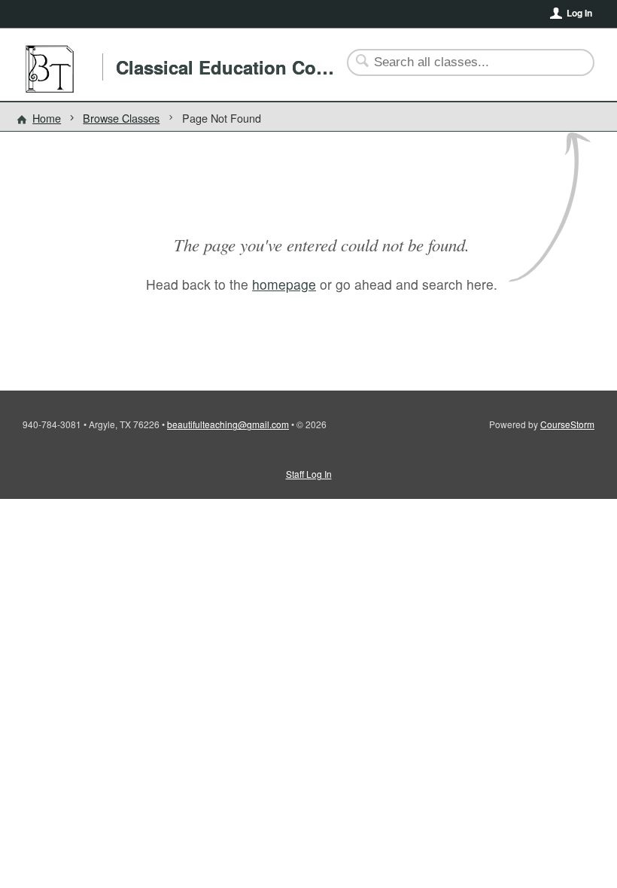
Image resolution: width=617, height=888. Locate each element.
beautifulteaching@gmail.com (228, 424)
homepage (284, 284)
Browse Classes (121, 118)
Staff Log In (309, 473)
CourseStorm (567, 424)
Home (46, 118)
